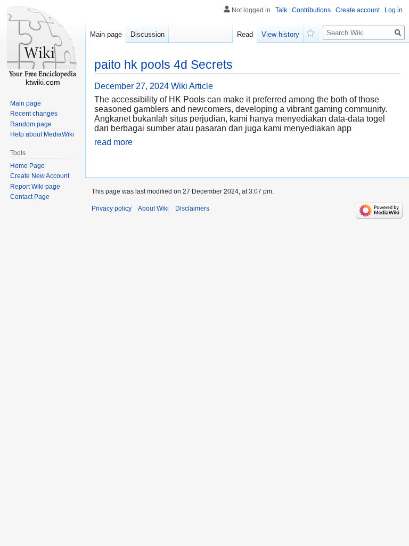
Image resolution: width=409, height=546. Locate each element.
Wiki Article (192, 86)
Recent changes (34, 113)
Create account (358, 10)
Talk (281, 10)
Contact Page (30, 196)
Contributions (311, 10)
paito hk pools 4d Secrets (163, 64)
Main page (106, 34)
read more (113, 142)
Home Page (27, 166)
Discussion (147, 34)
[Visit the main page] (42, 42)
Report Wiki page (35, 186)
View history (280, 34)
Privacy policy (112, 208)
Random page (31, 124)
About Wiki (153, 208)
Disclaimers (192, 208)
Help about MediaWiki (42, 134)
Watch (311, 32)
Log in (394, 10)
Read (245, 34)
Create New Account (39, 176)
